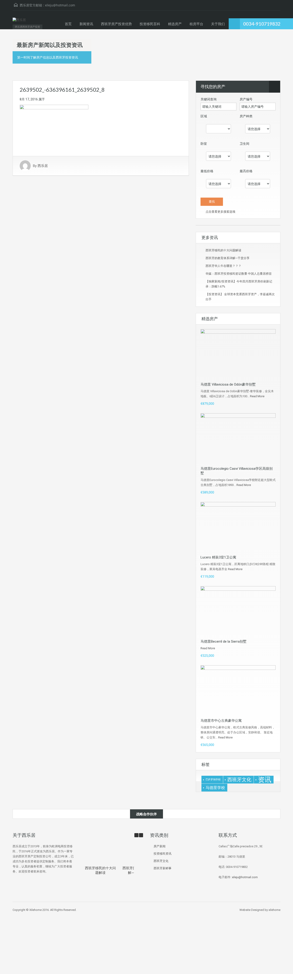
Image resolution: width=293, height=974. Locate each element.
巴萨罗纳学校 (213, 779)
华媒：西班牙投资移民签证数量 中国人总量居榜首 (239, 273)
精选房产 (175, 24)
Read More (257, 396)
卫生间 (244, 143)
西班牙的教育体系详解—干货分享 (228, 258)
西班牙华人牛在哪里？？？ (223, 266)
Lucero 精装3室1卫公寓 (218, 557)
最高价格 (246, 171)
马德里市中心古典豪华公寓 (221, 721)
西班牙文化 (239, 779)
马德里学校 (215, 787)
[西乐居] (19, 22)
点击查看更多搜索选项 (220, 211)
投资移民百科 (150, 24)
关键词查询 (209, 99)
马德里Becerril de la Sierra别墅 (224, 641)
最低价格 (207, 171)
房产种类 (246, 116)
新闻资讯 (86, 24)
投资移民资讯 (162, 853)
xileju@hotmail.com (60, 5)
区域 (204, 116)
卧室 (204, 143)
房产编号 (246, 99)
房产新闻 (159, 846)
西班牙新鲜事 (162, 868)
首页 (68, 24)
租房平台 (196, 24)
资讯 (264, 779)
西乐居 (43, 166)
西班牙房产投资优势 (116, 24)
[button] (141, 835)
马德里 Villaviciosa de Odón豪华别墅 (228, 384)
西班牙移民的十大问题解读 (223, 250)
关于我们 (218, 24)
